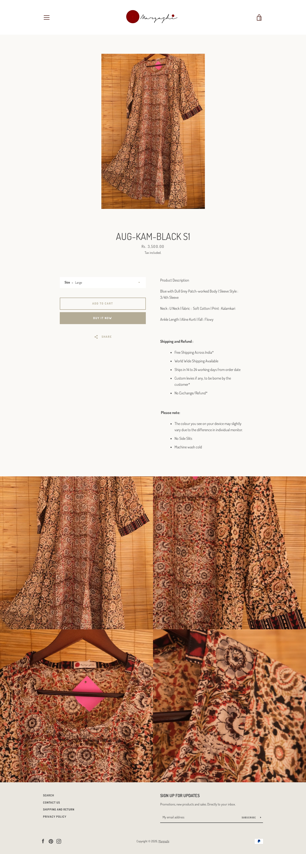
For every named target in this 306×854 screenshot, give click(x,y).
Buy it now (102, 318)
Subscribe (249, 817)
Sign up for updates (180, 795)
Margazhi (163, 841)
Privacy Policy (54, 816)
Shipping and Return (58, 809)
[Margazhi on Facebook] (43, 840)
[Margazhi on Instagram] (58, 840)
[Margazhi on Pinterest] (51, 840)
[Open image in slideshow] (153, 131)
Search (48, 795)
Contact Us (51, 802)
